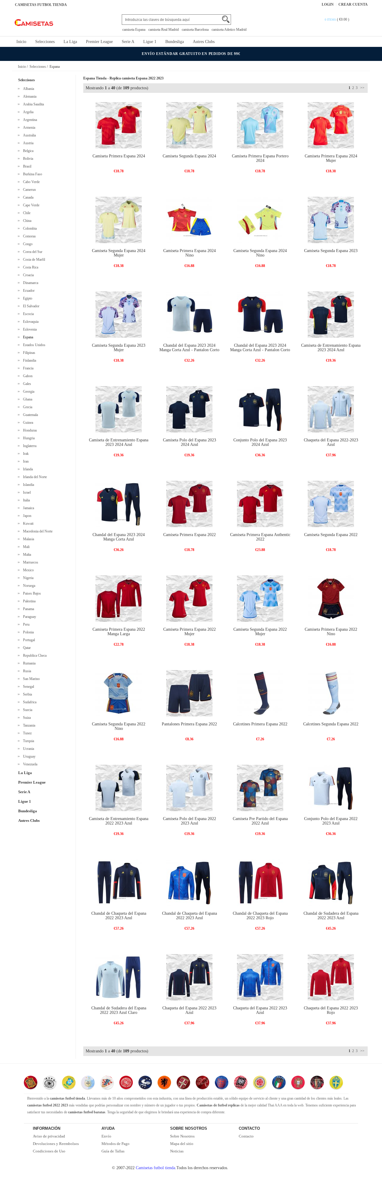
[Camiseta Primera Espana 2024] (119, 125)
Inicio (21, 41)
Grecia (26, 407)
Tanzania (28, 725)
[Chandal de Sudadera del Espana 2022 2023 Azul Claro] (119, 977)
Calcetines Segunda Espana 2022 (330, 724)
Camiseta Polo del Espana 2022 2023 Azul (189, 820)
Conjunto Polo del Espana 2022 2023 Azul (331, 820)
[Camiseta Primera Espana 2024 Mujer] (331, 125)
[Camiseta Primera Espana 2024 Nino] (189, 219)
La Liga (70, 41)
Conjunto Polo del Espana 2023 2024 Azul (260, 442)
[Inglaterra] (221, 1083)
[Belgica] (317, 1083)
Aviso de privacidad (49, 1136)
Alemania (28, 96)
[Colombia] (260, 1083)
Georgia (27, 391)
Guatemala (29, 415)
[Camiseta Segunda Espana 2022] (331, 503)
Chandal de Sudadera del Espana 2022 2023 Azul (331, 915)
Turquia (27, 741)
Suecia (26, 710)
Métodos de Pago (115, 1143)
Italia (25, 500)
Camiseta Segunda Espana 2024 (189, 156)
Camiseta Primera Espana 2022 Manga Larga (119, 631)
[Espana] (30, 1083)
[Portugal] (298, 1083)
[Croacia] (107, 1083)
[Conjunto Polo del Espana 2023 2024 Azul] (260, 409)
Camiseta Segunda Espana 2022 (331, 534)
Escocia (27, 314)
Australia (28, 135)
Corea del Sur (31, 252)
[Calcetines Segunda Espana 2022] (331, 693)
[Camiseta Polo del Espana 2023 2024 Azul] (189, 409)
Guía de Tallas (112, 1151)
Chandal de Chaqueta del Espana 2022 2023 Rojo (260, 915)
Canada (27, 197)
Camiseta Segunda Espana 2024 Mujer (118, 252)
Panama (27, 609)
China (26, 221)
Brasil (26, 166)
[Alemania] (49, 1083)
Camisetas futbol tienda (155, 1168)
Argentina (29, 120)
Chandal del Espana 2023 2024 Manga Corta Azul (119, 536)
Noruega (28, 586)
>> (361, 88)
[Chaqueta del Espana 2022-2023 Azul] (331, 409)
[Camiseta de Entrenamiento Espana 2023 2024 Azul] (331, 314)
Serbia (26, 694)
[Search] (225, 19)
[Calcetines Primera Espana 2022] (260, 693)
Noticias (177, 1151)
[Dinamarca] (126, 1083)
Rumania (28, 663)
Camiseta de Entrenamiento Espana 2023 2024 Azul (331, 347)
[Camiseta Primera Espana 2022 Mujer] (189, 598)
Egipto (26, 298)
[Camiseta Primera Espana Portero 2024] (260, 125)
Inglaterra (28, 446)
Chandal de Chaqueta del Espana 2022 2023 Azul (118, 915)
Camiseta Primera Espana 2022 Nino (331, 631)
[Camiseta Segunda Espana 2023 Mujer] (119, 314)
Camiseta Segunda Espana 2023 (331, 250)
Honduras (29, 430)
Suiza (26, 718)
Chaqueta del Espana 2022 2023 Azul (189, 1010)
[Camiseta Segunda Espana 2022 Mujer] (260, 598)
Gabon (27, 376)
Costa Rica (29, 267)
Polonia (27, 632)
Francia (27, 368)
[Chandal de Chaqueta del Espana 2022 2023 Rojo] (260, 882)
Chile (25, 213)
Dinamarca (29, 283)
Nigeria (27, 578)
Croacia (27, 275)
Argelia (27, 112)
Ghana (26, 399)
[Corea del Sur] (240, 1083)
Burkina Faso (31, 174)
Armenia (28, 127)
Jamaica (27, 508)
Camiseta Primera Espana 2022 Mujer (189, 631)
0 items (331, 19)
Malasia (27, 539)
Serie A (128, 41)
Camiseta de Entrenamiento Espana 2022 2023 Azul (118, 820)
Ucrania (27, 749)
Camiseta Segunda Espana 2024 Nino (260, 252)
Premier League (99, 41)
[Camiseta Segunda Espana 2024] (189, 125)
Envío (106, 1136)
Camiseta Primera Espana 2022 (189, 534)
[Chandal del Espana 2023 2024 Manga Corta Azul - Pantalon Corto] (189, 314)
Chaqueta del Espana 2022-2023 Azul (331, 442)
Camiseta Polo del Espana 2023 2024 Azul (189, 442)
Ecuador (28, 290)
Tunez (26, 733)
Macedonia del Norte (37, 531)
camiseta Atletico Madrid (229, 29)
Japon (26, 516)
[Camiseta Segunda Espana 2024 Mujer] (119, 219)
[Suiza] (202, 1083)
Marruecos (29, 562)
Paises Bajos (31, 593)
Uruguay (28, 756)
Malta (26, 554)
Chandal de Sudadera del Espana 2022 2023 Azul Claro (118, 1010)
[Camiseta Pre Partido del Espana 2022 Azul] (260, 787)
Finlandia (28, 360)
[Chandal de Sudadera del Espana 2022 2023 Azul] (331, 882)
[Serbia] (183, 1083)
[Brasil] (69, 1083)
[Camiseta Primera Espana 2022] (189, 503)
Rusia (26, 671)
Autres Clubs (204, 41)
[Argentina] (88, 1083)
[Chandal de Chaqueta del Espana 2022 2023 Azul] (119, 882)
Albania (27, 89)
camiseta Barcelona (195, 29)
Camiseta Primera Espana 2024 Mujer (331, 158)
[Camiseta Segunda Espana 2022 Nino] (119, 693)
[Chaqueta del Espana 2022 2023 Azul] (189, 977)
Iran (25, 461)
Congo (27, 244)
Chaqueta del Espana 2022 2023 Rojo (331, 1010)
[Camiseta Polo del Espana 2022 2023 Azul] (189, 787)
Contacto (246, 1136)
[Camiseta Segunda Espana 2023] (331, 219)
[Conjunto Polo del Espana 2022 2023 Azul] (331, 787)
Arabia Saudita (32, 104)
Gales (26, 384)
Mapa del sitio (181, 1143)
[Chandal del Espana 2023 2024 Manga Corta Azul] (119, 503)
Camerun (28, 190)
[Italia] (279, 1083)
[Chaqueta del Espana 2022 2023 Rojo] (331, 977)
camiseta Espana (133, 29)
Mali (25, 547)
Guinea (27, 422)
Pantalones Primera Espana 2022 (189, 724)
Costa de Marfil (33, 259)
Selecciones (45, 41)
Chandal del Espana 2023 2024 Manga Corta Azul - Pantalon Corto (189, 347)
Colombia (29, 228)
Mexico (27, 570)
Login (328, 4)
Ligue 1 (149, 41)
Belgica (27, 151)
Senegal (27, 686)
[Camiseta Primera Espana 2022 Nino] (331, 598)
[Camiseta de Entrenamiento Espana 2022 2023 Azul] (119, 787)
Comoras (28, 236)
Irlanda (27, 469)
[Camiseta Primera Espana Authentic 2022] (260, 503)
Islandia (27, 485)
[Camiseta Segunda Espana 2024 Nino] (260, 219)
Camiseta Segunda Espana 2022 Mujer (260, 631)
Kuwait (27, 523)
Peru (25, 624)
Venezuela (29, 764)
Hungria (28, 438)
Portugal (28, 640)
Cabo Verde (30, 182)
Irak (25, 454)
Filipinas (28, 353)
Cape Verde (30, 205)
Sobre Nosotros (182, 1136)
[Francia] (145, 1083)
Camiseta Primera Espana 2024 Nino (189, 252)
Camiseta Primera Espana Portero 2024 (260, 158)
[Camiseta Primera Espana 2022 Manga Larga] (119, 598)
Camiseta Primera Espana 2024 (119, 156)
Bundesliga (174, 41)
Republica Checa (34, 655)
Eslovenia (29, 329)
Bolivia (27, 158)
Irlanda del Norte (34, 477)
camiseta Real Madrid (163, 29)
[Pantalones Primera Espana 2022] (189, 693)
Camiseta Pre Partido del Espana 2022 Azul (260, 820)
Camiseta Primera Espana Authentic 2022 (260, 536)
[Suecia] (336, 1083)
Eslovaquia (29, 322)
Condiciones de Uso (49, 1151)
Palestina (28, 601)
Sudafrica (28, 702)
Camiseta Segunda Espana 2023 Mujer (118, 347)
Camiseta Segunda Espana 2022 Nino (118, 726)
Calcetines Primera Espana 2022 (260, 724)
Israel (26, 492)
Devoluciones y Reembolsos (56, 1143)
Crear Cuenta (353, 4)
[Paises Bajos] (164, 1083)
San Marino (30, 679)
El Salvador (30, 306)
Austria (27, 143)
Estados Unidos (33, 345)
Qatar (26, 648)
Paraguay (28, 617)
